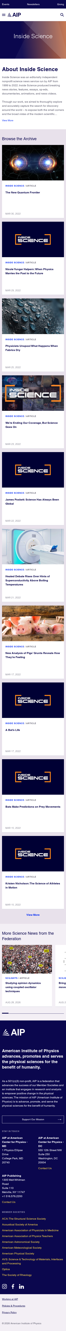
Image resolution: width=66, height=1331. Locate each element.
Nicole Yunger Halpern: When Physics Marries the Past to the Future (29, 271)
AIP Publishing (11, 1175)
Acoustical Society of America (20, 1224)
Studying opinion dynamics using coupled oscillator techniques (23, 987)
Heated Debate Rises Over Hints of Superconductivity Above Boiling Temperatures (27, 580)
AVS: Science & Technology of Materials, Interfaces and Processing (32, 1261)
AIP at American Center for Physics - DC (51, 1142)
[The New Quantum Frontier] (33, 162)
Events (5, 4)
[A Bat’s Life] (33, 700)
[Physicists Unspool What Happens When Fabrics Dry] (33, 316)
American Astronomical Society (21, 1242)
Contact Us (45, 1168)
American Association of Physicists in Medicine (30, 1230)
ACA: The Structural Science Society (24, 1218)
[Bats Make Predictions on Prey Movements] (33, 777)
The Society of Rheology (17, 1275)
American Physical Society (18, 1253)
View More (7, 120)
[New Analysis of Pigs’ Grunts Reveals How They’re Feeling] (33, 623)
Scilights (11, 978)
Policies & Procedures (13, 1305)
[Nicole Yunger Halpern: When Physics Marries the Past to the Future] (33, 239)
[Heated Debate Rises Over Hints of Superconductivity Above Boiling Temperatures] (33, 546)
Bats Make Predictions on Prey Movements (32, 806)
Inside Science (14, 186)
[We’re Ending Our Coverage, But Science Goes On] (33, 393)
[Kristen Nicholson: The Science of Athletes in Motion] (33, 853)
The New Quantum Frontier (22, 192)
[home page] (15, 15)
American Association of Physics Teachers (27, 1236)
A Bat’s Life (12, 730)
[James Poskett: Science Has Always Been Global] (33, 470)
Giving (60, 4)
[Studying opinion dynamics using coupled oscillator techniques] (27, 959)
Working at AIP (10, 1299)
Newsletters (33, 4)
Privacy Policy (9, 1312)
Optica (6, 1269)
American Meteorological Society (22, 1247)
